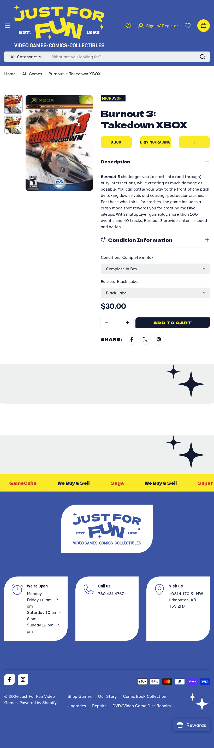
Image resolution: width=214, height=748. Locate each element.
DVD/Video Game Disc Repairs (141, 705)
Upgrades (77, 705)
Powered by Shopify (38, 702)
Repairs (99, 705)
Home (10, 73)
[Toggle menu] (7, 25)
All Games (32, 73)
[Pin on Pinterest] (159, 339)
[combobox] (107, 57)
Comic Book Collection (144, 696)
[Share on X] (145, 339)
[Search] (202, 57)
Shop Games (80, 696)
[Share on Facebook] (132, 339)
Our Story (107, 696)
